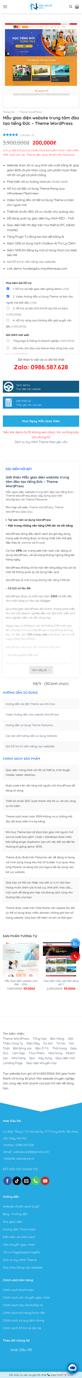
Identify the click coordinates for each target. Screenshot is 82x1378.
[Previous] (8, 99)
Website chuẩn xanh (53, 181)
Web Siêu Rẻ (21, 1349)
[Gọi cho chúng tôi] (35, 1181)
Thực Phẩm (37, 1053)
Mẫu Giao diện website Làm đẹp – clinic (21, 982)
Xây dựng (45, 1058)
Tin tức (60, 1043)
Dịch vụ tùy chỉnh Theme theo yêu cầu (41, 442)
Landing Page (13, 1063)
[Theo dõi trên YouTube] (45, 1181)
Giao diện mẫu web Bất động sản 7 (61, 982)
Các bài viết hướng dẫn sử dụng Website (31, 736)
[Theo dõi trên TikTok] (17, 1181)
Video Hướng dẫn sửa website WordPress (32, 714)
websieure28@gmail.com (31, 1152)
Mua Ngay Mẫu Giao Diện (41, 421)
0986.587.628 (25, 1145)
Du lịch (48, 1043)
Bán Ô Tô (42, 1048)
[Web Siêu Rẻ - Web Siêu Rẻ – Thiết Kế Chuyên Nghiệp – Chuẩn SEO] (41, 6)
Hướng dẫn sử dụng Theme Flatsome (29, 725)
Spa (32, 1058)
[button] (5, 6)
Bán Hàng (57, 1038)
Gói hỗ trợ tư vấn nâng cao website (31, 261)
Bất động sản (22, 1048)
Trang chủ (9, 111)
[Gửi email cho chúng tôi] (26, 1181)
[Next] (19, 99)
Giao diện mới (65, 1058)
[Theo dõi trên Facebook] (7, 1181)
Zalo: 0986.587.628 (41, 367)
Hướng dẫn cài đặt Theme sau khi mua (30, 704)
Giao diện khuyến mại (41, 1063)
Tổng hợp (40, 1038)
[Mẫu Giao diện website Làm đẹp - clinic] (21, 966)
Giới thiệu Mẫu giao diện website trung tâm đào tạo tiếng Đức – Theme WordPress (37, 481)
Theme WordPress (30, 111)
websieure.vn (25, 1158)
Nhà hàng (55, 1053)
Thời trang (59, 1048)
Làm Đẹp (18, 1053)
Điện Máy (33, 1043)
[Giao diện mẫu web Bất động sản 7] (61, 966)
